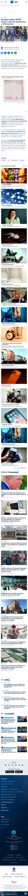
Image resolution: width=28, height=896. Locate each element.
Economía (6, 690)
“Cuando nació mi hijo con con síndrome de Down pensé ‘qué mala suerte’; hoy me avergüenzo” (15, 707)
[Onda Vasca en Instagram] (15, 765)
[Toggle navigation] (1, 1)
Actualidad (4, 541)
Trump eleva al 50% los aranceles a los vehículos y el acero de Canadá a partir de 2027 (13, 494)
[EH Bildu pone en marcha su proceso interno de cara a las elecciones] (14, 583)
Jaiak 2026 (17, 5)
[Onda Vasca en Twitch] (19, 765)
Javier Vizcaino (4, 821)
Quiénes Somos (10, 855)
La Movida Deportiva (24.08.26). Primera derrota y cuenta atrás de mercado (8, 731)
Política (3, 516)
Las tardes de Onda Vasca (7, 784)
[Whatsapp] (12, 53)
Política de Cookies (19, 857)
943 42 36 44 (15, 843)
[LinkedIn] (5, 53)
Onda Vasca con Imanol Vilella (8, 797)
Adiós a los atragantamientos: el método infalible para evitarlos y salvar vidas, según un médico (15, 699)
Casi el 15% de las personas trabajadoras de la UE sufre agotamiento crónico (13, 643)
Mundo (2, 491)
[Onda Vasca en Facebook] (9, 765)
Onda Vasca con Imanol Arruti (8, 794)
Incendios (11, 5)
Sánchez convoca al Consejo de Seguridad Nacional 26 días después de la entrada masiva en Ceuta (13, 569)
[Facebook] (8, 53)
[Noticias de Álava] (7, 877)
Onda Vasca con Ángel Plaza (8, 799)
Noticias (3, 805)
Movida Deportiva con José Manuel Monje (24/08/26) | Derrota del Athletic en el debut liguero (8, 721)
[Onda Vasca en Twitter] (5, 765)
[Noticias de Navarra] (20, 877)
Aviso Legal (18, 855)
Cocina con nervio (5, 824)
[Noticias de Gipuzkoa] (16, 874)
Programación (5, 810)
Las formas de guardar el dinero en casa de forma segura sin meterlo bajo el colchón (15, 692)
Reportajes (4, 807)
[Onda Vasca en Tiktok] (22, 765)
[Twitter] (2, 53)
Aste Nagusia (4, 5)
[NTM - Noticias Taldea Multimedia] (14, 869)
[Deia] (6, 874)
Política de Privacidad (9, 857)
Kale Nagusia (4, 786)
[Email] (15, 53)
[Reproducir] (19, 720)
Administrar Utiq (22, 859)
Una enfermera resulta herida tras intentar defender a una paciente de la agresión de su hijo (14, 544)
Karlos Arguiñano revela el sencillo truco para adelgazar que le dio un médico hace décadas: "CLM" (14, 686)
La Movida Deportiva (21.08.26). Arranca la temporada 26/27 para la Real (8, 751)
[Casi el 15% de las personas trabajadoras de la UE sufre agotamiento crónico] (14, 631)
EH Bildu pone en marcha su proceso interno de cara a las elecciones (12, 594)
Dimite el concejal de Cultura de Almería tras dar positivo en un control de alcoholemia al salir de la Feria (13, 519)
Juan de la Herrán (5, 819)
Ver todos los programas (7, 802)
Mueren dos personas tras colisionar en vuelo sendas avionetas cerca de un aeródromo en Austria (13, 667)
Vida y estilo (7, 682)
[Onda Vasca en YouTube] (12, 765)
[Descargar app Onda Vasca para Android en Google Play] (9, 771)
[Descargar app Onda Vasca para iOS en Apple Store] (19, 771)
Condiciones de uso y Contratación (9, 859)
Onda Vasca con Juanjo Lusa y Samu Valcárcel (12, 791)
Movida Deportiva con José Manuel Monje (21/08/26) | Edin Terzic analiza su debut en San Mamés (9, 741)
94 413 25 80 (15, 839)
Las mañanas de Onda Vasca (8, 781)
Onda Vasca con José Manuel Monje (9, 789)
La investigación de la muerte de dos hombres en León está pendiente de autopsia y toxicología (12, 618)
